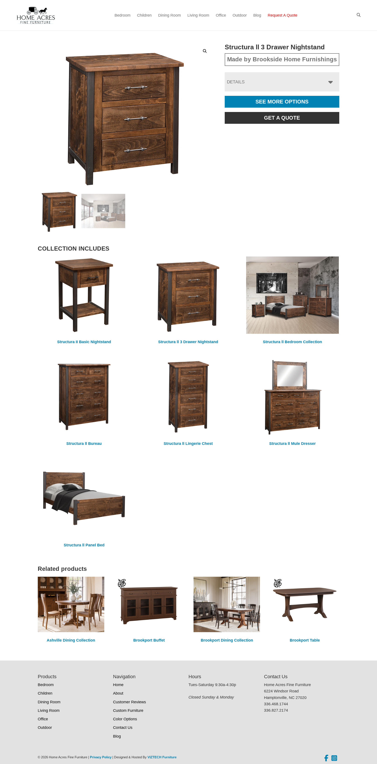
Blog (257, 15)
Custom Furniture (128, 710)
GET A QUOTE (282, 118)
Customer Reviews (129, 702)
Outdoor (240, 15)
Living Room (198, 15)
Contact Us (122, 727)
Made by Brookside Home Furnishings (282, 59)
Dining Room (169, 15)
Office (221, 15)
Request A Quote (282, 15)
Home (118, 685)
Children (144, 15)
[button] (205, 51)
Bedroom (122, 15)
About (118, 693)
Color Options (125, 719)
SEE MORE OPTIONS (281, 102)
